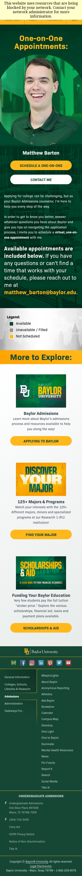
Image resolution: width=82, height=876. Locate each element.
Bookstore (47, 706)
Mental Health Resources (57, 750)
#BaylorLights (50, 675)
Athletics (46, 694)
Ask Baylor (47, 700)
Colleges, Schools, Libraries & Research (17, 686)
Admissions (12, 696)
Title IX (45, 787)
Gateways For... (14, 711)
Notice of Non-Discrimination (27, 841)
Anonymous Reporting (55, 688)
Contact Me (41, 179)
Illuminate (47, 744)
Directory (47, 725)
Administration (14, 703)
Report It (46, 769)
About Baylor (49, 682)
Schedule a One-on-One (41, 165)
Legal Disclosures (40, 866)
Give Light (47, 731)
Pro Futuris (48, 762)
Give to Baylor (50, 737)
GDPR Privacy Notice (21, 834)
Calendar (47, 713)
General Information (17, 677)
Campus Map (49, 719)
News (45, 756)
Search (45, 775)
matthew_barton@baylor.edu (40, 292)
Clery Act (14, 827)
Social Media (49, 781)
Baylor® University (37, 861)
